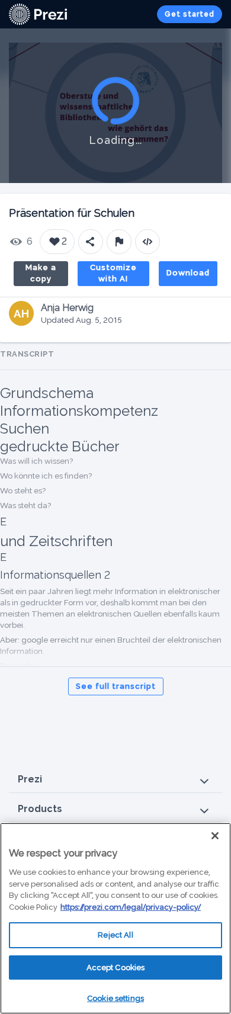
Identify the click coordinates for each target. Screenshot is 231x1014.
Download (188, 272)
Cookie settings (115, 998)
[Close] (215, 836)
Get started (189, 14)
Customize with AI (113, 273)
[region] (115, 918)
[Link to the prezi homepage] (38, 13)
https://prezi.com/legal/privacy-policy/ (130, 907)
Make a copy (40, 273)
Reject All (115, 934)
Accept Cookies (115, 967)
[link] (38, 14)
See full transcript (116, 686)
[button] (115, 779)
